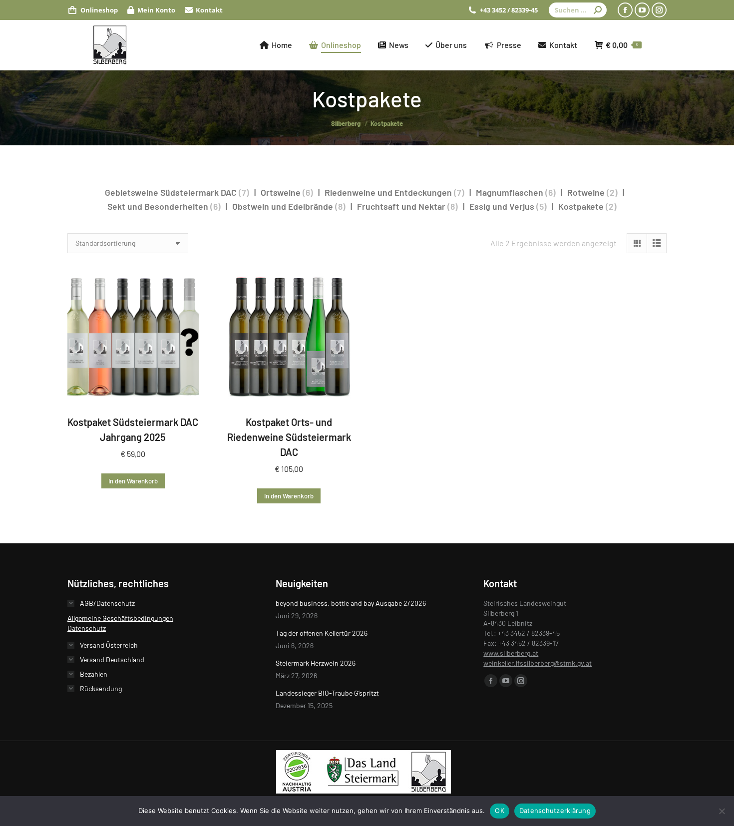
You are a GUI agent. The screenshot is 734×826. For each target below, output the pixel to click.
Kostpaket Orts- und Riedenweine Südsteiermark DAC (289, 437)
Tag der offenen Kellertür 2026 (321, 633)
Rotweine (586, 192)
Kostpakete (581, 206)
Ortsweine (281, 192)
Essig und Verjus (501, 206)
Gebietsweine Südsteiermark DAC (171, 192)
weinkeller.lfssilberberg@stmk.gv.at (537, 663)
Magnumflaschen (509, 192)
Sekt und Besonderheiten (157, 206)
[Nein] (722, 811)
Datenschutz (86, 628)
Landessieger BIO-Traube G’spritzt (327, 693)
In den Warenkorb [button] (133, 481)
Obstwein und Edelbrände (282, 206)
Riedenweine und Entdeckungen (388, 192)
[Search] (598, 9)
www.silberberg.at (510, 653)
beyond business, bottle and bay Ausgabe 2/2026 (351, 603)
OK (499, 811)
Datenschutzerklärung (555, 811)
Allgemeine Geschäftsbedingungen (120, 618)
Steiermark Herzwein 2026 (316, 663)
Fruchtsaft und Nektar (401, 206)
